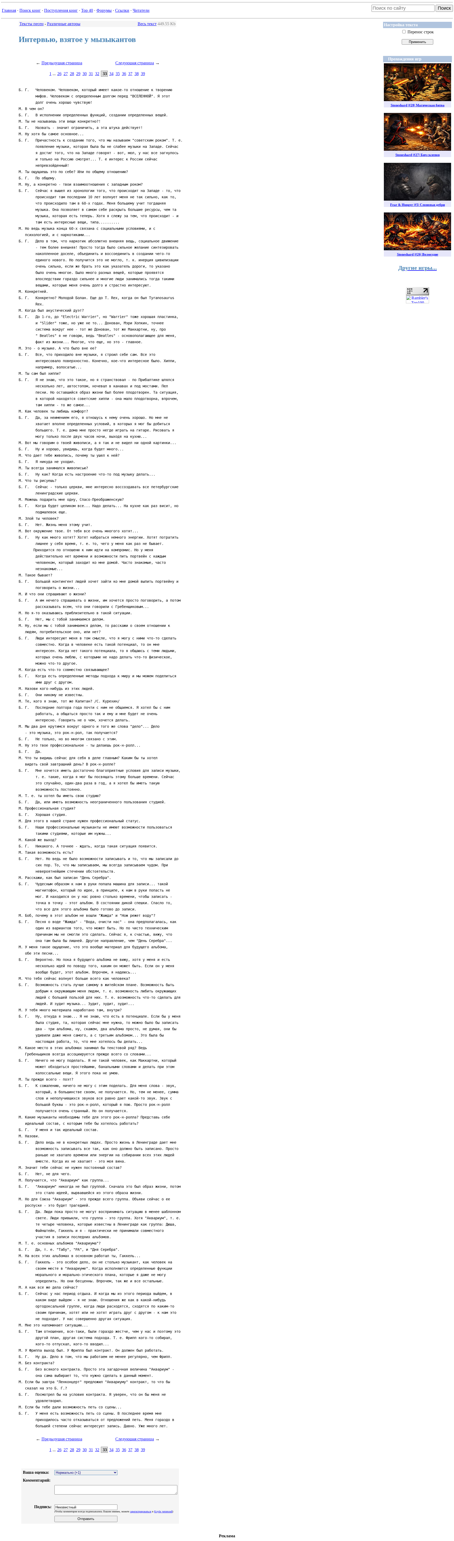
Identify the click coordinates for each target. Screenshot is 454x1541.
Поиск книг (30, 10)
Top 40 (87, 10)
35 (118, 73)
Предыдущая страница (62, 63)
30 (84, 73)
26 (59, 73)
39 (143, 73)
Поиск (444, 8)
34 (111, 73)
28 (72, 73)
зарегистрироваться (140, 1511)
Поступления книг (61, 10)
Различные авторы (63, 24)
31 (91, 73)
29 (78, 73)
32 (97, 73)
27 (66, 73)
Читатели (141, 10)
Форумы (104, 10)
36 (124, 73)
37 (130, 73)
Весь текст (147, 24)
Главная (9, 10)
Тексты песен (31, 24)
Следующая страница (134, 63)
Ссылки (122, 10)
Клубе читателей (163, 1511)
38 (137, 73)
